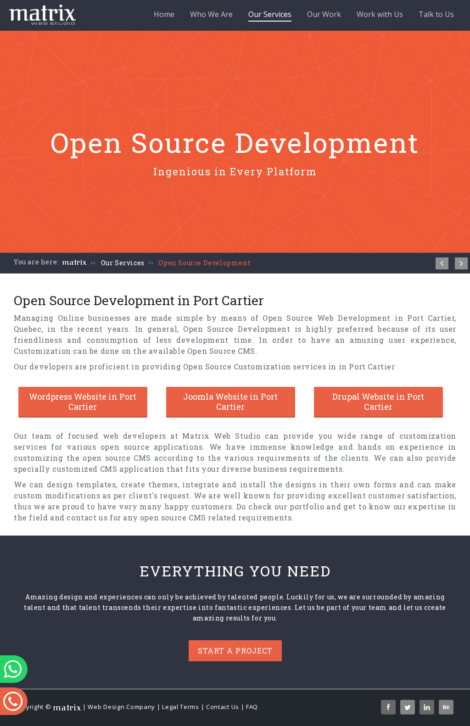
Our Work (324, 14)
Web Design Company (121, 707)
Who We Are (211, 14)
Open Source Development (204, 262)
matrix (74, 262)
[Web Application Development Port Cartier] (442, 263)
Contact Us (222, 707)
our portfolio (299, 506)
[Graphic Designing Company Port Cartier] (461, 263)
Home (164, 14)
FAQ (252, 707)
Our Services (269, 14)
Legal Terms (180, 707)
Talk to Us (436, 14)
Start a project (235, 650)
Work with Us (380, 14)
